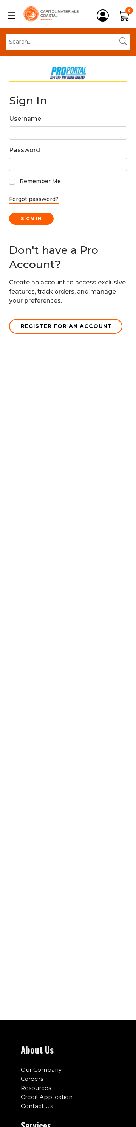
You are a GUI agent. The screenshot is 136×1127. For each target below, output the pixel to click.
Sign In (31, 218)
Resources (36, 1087)
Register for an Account (66, 326)
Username (25, 118)
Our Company (41, 1069)
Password (24, 150)
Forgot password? (34, 199)
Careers (32, 1078)
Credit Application (47, 1097)
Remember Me (40, 181)
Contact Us (37, 1106)
